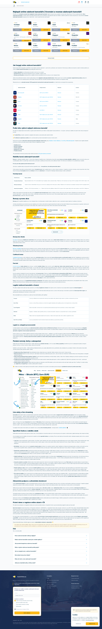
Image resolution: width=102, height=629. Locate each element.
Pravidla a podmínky (75, 587)
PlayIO (55, 140)
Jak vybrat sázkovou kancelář (44, 153)
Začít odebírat (27, 612)
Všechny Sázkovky (25, 2)
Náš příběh (49, 587)
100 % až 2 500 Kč (43, 105)
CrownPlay (63, 140)
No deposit (15, 239)
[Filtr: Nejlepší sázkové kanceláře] (51, 221)
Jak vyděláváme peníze (51, 586)
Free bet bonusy (16, 266)
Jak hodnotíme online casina (53, 580)
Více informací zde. (90, 620)
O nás (48, 578)
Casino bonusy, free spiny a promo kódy (24, 600)
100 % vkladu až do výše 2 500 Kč (46, 97)
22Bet (19, 123)
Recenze (17, 29)
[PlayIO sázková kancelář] (15, 101)
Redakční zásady (50, 584)
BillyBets (51, 140)
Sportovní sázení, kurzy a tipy (22, 602)
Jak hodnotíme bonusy (51, 582)
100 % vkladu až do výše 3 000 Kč (46, 123)
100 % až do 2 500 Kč (44, 92)
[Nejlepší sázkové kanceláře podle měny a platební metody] (51, 389)
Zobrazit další (51, 58)
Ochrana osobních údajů (76, 586)
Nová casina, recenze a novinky (22, 604)
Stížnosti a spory (74, 580)
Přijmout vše (92, 623)
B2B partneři (18, 606)
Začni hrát (26, 29)
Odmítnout (78, 623)
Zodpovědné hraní (75, 578)
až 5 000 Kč (42, 110)
